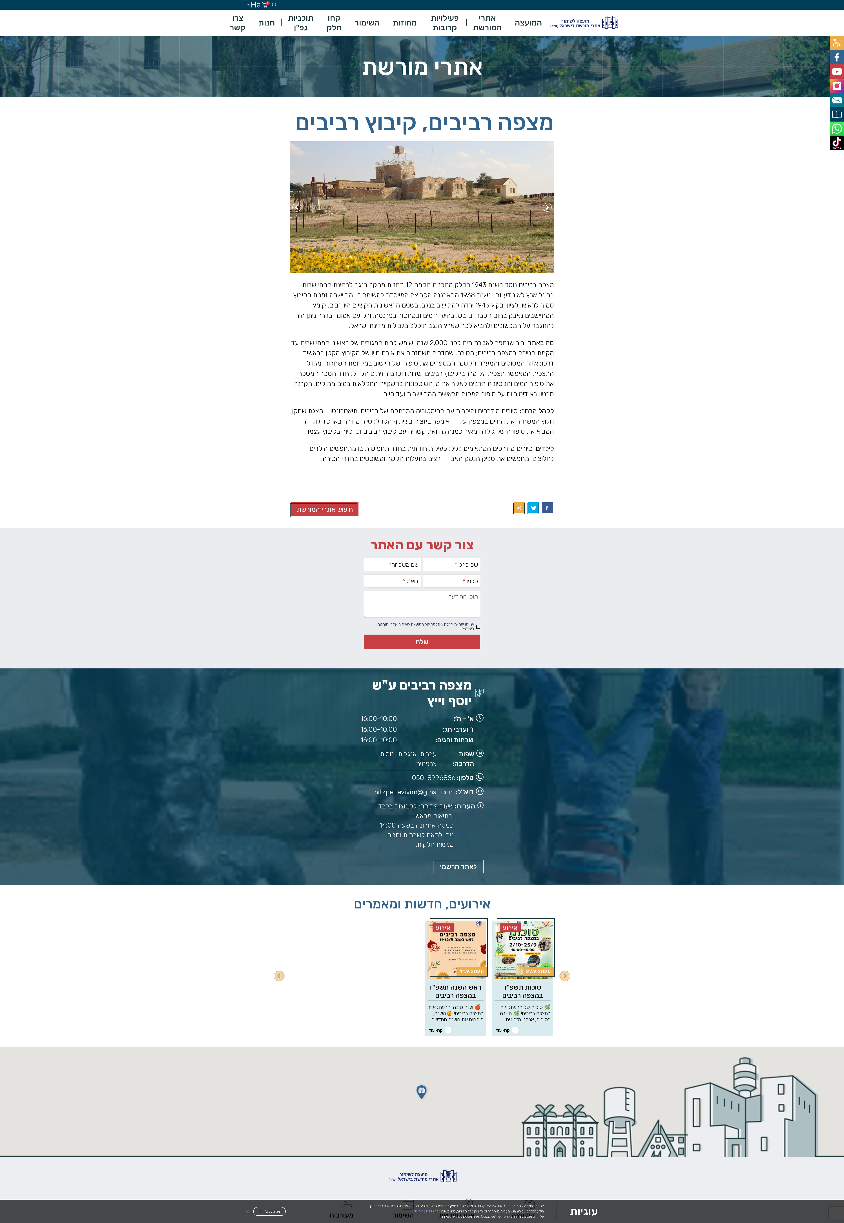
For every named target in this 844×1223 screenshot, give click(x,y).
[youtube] (839, 61)
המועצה (528, 22)
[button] (422, 1092)
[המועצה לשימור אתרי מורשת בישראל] (584, 22)
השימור (367, 22)
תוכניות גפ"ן (301, 22)
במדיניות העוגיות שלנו (425, 1211)
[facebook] (839, 51)
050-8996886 (434, 778)
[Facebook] (547, 508)
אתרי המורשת (487, 22)
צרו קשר (237, 22)
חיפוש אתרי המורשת (325, 509)
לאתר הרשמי (458, 867)
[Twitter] (533, 508)
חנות (266, 22)
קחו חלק (334, 22)
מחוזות (405, 22)
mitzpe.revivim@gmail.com (413, 792)
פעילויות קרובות (445, 22)
